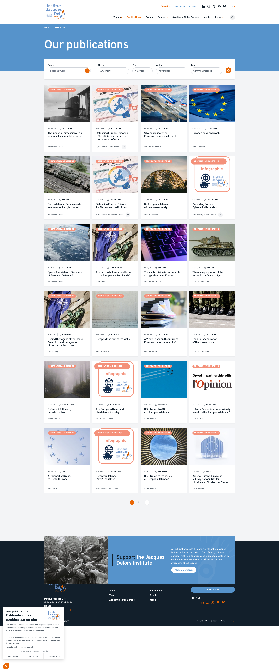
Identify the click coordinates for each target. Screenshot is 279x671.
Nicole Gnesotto (114, 147)
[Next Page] (147, 502)
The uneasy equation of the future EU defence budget (207, 273)
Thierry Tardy (101, 281)
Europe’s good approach (206, 133)
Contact (193, 6)
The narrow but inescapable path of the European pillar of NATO (114, 273)
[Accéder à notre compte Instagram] (208, 6)
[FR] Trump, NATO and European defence (157, 410)
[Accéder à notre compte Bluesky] (224, 6)
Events (149, 17)
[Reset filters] (228, 70)
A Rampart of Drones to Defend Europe (59, 477)
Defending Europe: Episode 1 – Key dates (204, 205)
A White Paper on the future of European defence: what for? (161, 340)
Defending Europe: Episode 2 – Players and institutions (111, 205)
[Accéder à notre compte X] (214, 6)
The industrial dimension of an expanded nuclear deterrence (65, 134)
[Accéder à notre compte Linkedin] (203, 6)
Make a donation (184, 570)
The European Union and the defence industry (110, 410)
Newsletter (180, 6)
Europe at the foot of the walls (113, 339)
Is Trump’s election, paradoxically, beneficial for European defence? (211, 410)
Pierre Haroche (53, 488)
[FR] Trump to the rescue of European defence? (158, 477)
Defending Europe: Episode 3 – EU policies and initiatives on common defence (112, 136)
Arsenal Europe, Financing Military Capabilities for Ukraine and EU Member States (210, 479)
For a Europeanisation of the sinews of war (204, 340)
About (112, 590)
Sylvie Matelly (101, 147)
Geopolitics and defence (61, 90)
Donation (165, 6)
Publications (156, 590)
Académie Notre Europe (185, 17)
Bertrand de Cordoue (56, 147)
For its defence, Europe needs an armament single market (64, 205)
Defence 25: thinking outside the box (59, 410)
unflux (232, 621)
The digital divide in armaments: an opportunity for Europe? (162, 273)
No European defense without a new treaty (156, 205)
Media (206, 17)
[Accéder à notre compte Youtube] (219, 6)
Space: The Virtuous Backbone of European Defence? (65, 273)
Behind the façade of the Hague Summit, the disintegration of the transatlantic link (65, 342)
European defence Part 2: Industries (106, 477)
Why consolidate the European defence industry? (160, 134)
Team (112, 595)
